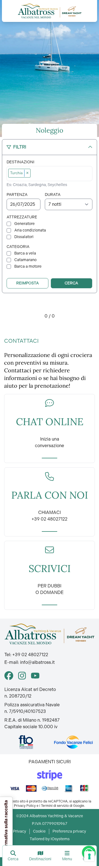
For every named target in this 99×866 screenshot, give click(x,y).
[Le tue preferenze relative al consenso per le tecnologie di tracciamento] (89, 856)
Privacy (19, 831)
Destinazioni (20, 162)
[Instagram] (22, 675)
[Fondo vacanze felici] (73, 742)
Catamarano (25, 260)
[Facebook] (8, 675)
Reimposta (27, 283)
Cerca (71, 283)
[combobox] (61, 173)
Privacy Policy (25, 806)
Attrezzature (22, 217)
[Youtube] (35, 675)
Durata (53, 194)
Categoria (18, 246)
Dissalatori (24, 237)
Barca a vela (25, 253)
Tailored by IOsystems (50, 839)
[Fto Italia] (25, 742)
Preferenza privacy (69, 831)
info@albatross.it (37, 662)
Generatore (24, 223)
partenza (17, 194)
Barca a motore (28, 266)
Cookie (39, 831)
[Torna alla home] (50, 11)
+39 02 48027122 (30, 654)
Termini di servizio (55, 806)
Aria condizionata (30, 230)
